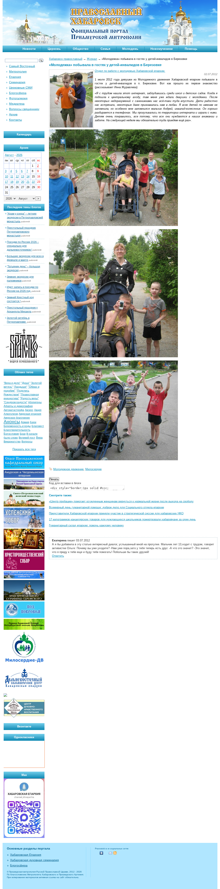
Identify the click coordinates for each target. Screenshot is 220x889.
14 (27, 176)
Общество (81, 48)
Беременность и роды (17, 426)
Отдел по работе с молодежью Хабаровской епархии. (130, 71)
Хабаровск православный (65, 59)
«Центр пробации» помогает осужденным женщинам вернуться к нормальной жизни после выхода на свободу (121, 501)
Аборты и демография (18, 406)
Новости (29, 48)
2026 (19, 155)
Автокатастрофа (14, 410)
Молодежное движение (68, 469)
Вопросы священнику (24, 109)
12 (17, 176)
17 (6, 181)
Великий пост (27, 437)
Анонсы (12, 421)
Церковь (54, 48)
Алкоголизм (11, 413)
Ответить (58, 555)
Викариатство (12, 441)
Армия (25, 422)
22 (33, 181)
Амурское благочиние (17, 417)
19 (17, 181)
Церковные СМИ (20, 87)
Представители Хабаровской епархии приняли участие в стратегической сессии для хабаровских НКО (116, 513)
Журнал (92, 59)
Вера (39, 437)
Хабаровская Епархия (25, 854)
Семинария (17, 82)
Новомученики (161, 48)
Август (9, 155)
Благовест (38, 426)
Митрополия (18, 71)
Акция (37, 410)
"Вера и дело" (12, 383)
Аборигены (35, 402)
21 (27, 181)
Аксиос (29, 410)
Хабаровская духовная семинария (34, 860)
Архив (13, 114)
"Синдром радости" (15, 402)
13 (22, 176)
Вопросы (26, 441)
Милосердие (93, 469)
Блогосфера (17, 93)
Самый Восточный (22, 66)
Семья (105, 48)
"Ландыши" (20, 386)
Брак (23, 433)
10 (6, 176)
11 (11, 176)
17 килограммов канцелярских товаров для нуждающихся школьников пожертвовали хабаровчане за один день (122, 519)
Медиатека (16, 103)
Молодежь (130, 48)
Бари (33, 422)
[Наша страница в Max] (24, 837)
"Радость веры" (29, 398)
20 (22, 181)
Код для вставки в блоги (65, 483)
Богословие (11, 433)
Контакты (15, 119)
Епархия (15, 77)
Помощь (191, 48)
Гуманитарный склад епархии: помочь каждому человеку (86, 525)
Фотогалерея (18, 98)
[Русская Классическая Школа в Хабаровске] (24, 717)
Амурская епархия (30, 413)
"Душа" (25, 383)
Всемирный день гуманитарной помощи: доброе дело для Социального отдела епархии (106, 507)
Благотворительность (17, 430)
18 (11, 181)
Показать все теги (24, 449)
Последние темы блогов (24, 207)
